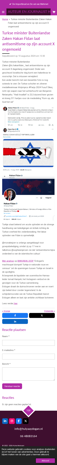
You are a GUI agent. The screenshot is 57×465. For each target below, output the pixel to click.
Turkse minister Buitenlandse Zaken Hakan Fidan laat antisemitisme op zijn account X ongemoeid (30, 23)
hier (15, 303)
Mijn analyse (8, 261)
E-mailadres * (8, 350)
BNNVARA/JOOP (26, 261)
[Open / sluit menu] (3, 11)
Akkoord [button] (45, 460)
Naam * (6, 336)
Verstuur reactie (12, 386)
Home (5, 19)
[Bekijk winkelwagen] (54, 11)
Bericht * (6, 364)
